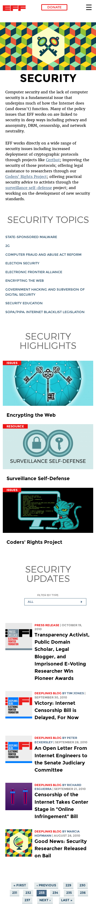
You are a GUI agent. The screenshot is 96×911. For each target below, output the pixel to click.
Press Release (46, 625)
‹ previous (46, 885)
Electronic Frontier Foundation (15, 8)
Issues (12, 363)
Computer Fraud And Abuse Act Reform (43, 254)
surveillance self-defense (28, 187)
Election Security (22, 263)
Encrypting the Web (24, 281)
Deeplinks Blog (48, 693)
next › (45, 900)
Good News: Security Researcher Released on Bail (60, 848)
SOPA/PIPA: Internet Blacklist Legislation (45, 312)
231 (14, 893)
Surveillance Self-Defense (38, 478)
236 (83, 893)
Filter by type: (48, 594)
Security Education (24, 303)
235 (69, 893)
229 (68, 885)
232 (28, 893)
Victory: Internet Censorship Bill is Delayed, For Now (56, 710)
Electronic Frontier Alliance (33, 272)
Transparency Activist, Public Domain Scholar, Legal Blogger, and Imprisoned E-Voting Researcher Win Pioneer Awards (61, 656)
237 (27, 900)
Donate (54, 7)
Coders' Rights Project (26, 176)
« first (20, 885)
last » (66, 900)
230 (82, 885)
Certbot (53, 159)
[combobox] (55, 602)
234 (55, 893)
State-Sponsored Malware (31, 237)
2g (7, 246)
